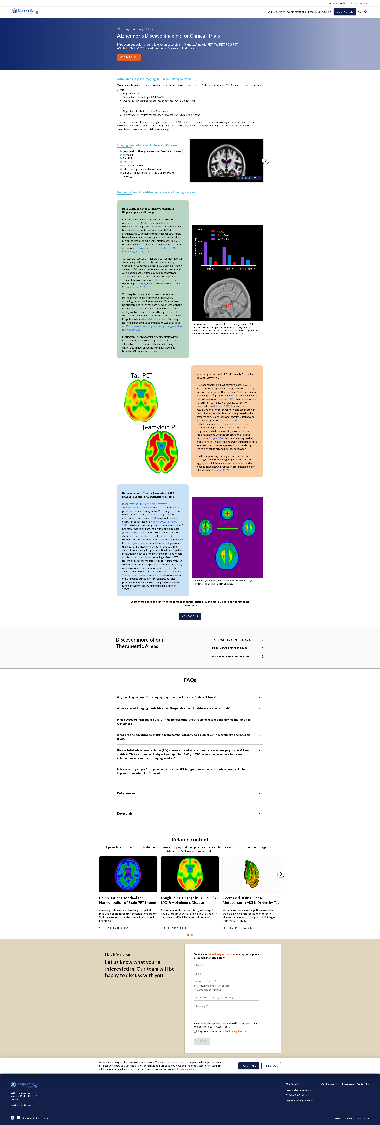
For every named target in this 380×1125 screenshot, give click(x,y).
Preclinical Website (338, 3)
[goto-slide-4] (249, 178)
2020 (221, 438)
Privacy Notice (362, 1118)
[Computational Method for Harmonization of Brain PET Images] (128, 891)
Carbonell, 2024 (154, 514)
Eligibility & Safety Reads (297, 1095)
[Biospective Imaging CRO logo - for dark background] (24, 1086)
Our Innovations (296, 11)
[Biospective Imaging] (25, 11)
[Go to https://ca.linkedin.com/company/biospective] (12, 1118)
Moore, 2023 (239, 420)
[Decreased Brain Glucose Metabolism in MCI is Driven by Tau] (252, 891)
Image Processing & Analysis (139, 29)
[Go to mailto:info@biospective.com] (18, 1118)
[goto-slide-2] (242, 178)
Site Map (348, 1118)
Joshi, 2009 (159, 521)
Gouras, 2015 (226, 399)
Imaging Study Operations (298, 1090)
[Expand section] (259, 697)
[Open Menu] (366, 12)
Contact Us (363, 1084)
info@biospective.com (21, 1105)
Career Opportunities (209, 990)
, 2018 (226, 406)
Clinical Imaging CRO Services (213, 985)
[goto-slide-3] (246, 178)
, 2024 (144, 532)
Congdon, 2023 (219, 470)
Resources (314, 11)
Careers (326, 11)
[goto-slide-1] (238, 178)
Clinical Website (360, 3)
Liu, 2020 (226, 420)
